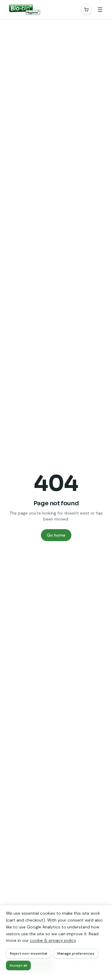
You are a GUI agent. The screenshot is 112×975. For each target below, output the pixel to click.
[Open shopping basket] (86, 9)
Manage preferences (75, 953)
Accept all (18, 965)
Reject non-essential (28, 953)
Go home (56, 535)
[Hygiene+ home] (24, 10)
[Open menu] (100, 10)
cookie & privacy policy (53, 940)
